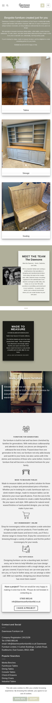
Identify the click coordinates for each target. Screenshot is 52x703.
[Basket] (48, 5)
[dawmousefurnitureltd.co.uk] (24, 5)
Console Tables (8, 672)
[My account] (42, 6)
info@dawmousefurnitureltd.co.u (25, 602)
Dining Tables (8, 669)
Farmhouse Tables (10, 666)
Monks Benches (9, 663)
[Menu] (3, 5)
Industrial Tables (9, 681)
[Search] (7, 5)
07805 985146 (26, 599)
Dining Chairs (8, 678)
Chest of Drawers (9, 675)
